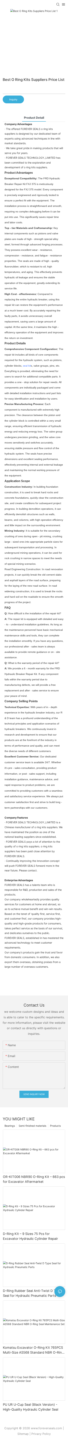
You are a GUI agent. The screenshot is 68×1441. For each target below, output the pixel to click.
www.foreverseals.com (46, 1428)
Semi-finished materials (32, 1125)
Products (55, 1125)
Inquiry (13, 99)
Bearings (10, 1125)
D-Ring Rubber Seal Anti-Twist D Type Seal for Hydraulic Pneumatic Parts (32, 1293)
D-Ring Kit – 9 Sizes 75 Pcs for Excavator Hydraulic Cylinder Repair (30, 1236)
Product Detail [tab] (34, 117)
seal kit (27, 365)
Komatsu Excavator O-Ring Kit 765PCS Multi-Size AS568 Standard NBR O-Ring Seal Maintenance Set (33, 1350)
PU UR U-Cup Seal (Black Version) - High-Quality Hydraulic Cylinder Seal (30, 1407)
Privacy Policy (41, 1434)
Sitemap (23, 1434)
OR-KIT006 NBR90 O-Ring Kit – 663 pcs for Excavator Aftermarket (34, 1179)
